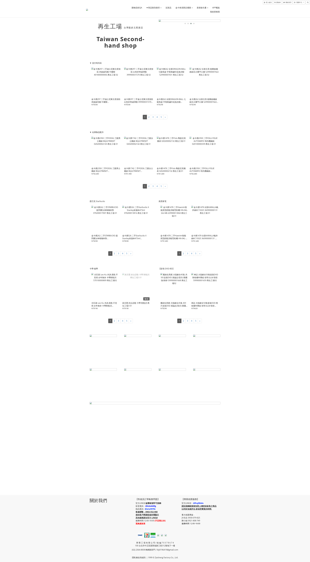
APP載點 (216, 7)
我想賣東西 (215, 11)
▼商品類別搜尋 (153, 7)
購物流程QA (137, 7)
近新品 (168, 7)
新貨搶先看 (202, 7)
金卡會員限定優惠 (183, 7)
